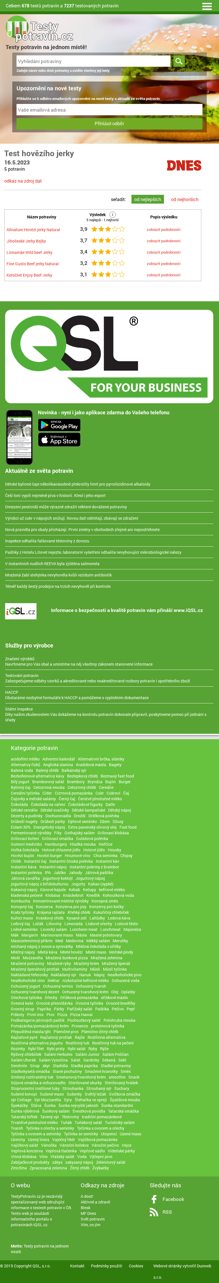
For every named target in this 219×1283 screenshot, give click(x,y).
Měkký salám (98, 940)
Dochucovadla (58, 815)
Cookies (136, 1266)
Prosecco (80, 1026)
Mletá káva (47, 952)
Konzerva (44, 906)
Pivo (50, 1014)
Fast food (128, 827)
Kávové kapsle (53, 889)
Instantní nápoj (53, 867)
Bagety (115, 764)
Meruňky (120, 940)
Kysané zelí (76, 918)
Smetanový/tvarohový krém (81, 1077)
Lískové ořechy (99, 923)
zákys (57, 1162)
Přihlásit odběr (109, 123)
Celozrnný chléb (82, 787)
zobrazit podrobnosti (164, 229)
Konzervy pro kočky (106, 906)
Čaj (126, 793)
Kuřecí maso (22, 918)
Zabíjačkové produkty (30, 1162)
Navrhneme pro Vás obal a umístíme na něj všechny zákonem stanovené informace (79, 661)
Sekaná (108, 1060)
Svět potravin (93, 1219)
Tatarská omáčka (123, 1111)
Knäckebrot (73, 895)
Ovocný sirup (22, 1009)
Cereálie (106, 787)
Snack (133, 1077)
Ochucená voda (125, 980)
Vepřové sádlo (92, 1151)
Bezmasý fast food (117, 776)
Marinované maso (57, 935)
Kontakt (77, 1266)
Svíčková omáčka (124, 1094)
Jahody (75, 872)
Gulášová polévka (92, 838)
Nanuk (85, 974)
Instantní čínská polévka (71, 861)
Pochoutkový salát (84, 1020)
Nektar (54, 980)
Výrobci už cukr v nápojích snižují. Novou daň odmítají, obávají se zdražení (71, 518)
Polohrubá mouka (119, 1020)
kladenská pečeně (26, 895)
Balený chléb (47, 770)
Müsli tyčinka (115, 969)
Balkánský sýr (74, 770)
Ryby (92, 1048)
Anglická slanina (58, 764)
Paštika (102, 1009)
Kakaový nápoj (24, 889)
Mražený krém (86, 963)
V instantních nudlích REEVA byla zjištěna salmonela (52, 563)
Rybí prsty (56, 1048)
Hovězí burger (49, 855)
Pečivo (118, 1009)
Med (59, 940)
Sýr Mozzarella (47, 1099)
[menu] (207, 5)
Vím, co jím (90, 1224)
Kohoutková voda (118, 895)
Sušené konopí (24, 1094)
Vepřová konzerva (27, 1151)
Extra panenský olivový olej (92, 827)
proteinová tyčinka (107, 1026)
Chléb (16, 861)
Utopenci (109, 1133)
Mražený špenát (116, 963)
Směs (126, 1071)
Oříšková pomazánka (79, 997)
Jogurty (78, 884)
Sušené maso (52, 1094)
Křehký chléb (79, 912)
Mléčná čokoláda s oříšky (98, 946)
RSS (167, 1212)
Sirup (35, 1065)
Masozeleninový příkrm (31, 940)
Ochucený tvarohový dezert (35, 991)
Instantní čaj (35, 861)
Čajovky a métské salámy (33, 798)
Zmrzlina (19, 1168)
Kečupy (89, 889)
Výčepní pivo (101, 1156)
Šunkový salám (56, 1111)
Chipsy (126, 855)
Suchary (121, 1088)
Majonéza (132, 929)
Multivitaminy (74, 969)
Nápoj (99, 974)
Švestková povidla (88, 1111)
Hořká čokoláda (25, 849)
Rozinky (18, 1048)
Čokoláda (19, 804)
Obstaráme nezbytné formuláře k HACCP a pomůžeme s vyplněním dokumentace (77, 694)
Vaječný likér (63, 1139)
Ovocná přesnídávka (54, 1003)
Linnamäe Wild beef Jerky (29, 252)
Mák (15, 935)
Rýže (104, 1048)
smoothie (117, 1077)
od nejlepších (147, 199)
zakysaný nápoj (79, 1162)
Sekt (122, 1060)
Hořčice (105, 844)
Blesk (85, 1207)
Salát (75, 1060)
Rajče (80, 1037)
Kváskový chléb (50, 918)
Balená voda (22, 770)
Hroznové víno (77, 855)
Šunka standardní (117, 1105)
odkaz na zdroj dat (23, 181)
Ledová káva (119, 918)
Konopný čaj (22, 906)
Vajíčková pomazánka (97, 1139)
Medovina (75, 940)
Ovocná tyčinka (89, 1003)
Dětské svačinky (54, 810)
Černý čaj (67, 798)
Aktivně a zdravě (95, 1202)
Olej (114, 991)
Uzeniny (18, 1139)
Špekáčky (19, 1105)
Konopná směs (105, 901)
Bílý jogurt (20, 781)
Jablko (60, 872)
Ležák (38, 923)
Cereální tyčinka (25, 793)
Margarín (29, 935)
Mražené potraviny (27, 963)
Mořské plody (121, 952)
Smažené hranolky (101, 1071)
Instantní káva (23, 867)
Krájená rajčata (51, 912)
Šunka (50, 1105)
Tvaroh (17, 1128)
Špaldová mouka (125, 1099)
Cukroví (113, 793)
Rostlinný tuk (77, 1043)
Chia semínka (105, 855)
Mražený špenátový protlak (35, 969)
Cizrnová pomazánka (74, 793)
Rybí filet (36, 1048)
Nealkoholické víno (28, 980)
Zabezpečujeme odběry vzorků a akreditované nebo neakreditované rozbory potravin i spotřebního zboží (97, 678)
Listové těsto (126, 923)
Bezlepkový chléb (82, 776)
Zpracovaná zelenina (48, 1168)
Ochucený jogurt (25, 986)
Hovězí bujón (22, 855)
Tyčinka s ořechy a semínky (50, 1128)
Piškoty (17, 1014)
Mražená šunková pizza (67, 957)
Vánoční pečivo (105, 1145)
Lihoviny (54, 923)
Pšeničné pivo (66, 1031)
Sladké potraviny (116, 1065)
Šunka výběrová (25, 1111)
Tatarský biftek (24, 1116)
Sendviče (19, 1065)
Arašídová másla (91, 764)
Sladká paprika (84, 1065)
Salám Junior (87, 1054)
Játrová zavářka (25, 878)
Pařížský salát (79, 1009)
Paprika (44, 1009)
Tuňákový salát (88, 1122)
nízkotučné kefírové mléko (85, 980)
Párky (59, 1009)
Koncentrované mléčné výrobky (61, 901)
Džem (105, 821)
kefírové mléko (112, 889)
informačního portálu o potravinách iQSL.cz (31, 1221)
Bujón (110, 781)
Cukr (100, 793)
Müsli (95, 969)
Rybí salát (77, 1048)
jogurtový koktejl (58, 878)
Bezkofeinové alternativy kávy (37, 776)
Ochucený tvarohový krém (85, 991)
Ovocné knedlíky (120, 1003)
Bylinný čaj (21, 787)
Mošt (15, 957)
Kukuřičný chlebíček (111, 912)
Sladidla (60, 1065)
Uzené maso (130, 1133)
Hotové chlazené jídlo (61, 849)
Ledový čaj (20, 923)
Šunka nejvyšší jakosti (78, 1105)
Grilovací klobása (113, 832)
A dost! (87, 1196)
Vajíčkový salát (24, 1145)
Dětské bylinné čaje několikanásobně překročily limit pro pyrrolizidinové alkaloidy (77, 484)
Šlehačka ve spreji (91, 1099)
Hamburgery (56, 844)
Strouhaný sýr (98, 1088)
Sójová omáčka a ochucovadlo (38, 1082)
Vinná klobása (23, 1156)
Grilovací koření (25, 838)
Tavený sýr (49, 1116)
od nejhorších (184, 199)
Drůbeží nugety (24, 821)
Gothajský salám (79, 832)
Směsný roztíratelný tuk (32, 1077)
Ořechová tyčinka (26, 997)
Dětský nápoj (119, 810)
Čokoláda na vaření (48, 804)
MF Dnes (88, 1213)
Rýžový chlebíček (26, 1054)
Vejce (126, 1145)
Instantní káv (107, 861)
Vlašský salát (62, 1156)
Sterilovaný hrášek (121, 1082)
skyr (46, 1065)
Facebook (173, 1199)
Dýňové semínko (82, 821)
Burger (125, 781)
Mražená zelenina (106, 957)
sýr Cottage (21, 1099)
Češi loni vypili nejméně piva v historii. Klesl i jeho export (55, 495)
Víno (43, 1156)
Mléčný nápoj (23, 952)
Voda (82, 1156)
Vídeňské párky (121, 1151)
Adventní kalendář (58, 759)
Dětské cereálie (24, 810)
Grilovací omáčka (57, 838)
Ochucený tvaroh (91, 986)
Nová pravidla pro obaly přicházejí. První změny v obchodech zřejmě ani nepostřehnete (82, 529)
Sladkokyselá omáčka (30, 1071)
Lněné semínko (24, 929)
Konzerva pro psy (71, 906)
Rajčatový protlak (56, 1037)
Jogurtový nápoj (90, 878)
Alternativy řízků (25, 764)
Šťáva (36, 1105)
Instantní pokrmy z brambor (94, 867)
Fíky (58, 832)
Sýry (68, 1099)
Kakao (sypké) (100, 884)
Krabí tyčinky (22, 912)
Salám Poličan (115, 1054)
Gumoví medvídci (26, 844)
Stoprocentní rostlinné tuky (35, 1088)
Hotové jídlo (94, 849)
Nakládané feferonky (29, 974)
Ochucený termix (58, 986)
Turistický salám (120, 1122)
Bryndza (95, 781)
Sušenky (74, 1094)
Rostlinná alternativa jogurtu (37, 1043)
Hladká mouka (83, 844)
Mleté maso (96, 952)
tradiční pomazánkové (102, 1116)
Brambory (76, 781)
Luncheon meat (84, 929)
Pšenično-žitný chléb (99, 1031)
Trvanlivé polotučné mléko (34, 1122)
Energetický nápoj (49, 827)
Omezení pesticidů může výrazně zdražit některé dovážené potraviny (66, 506)
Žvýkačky (100, 1168)
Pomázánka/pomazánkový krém (40, 1026)
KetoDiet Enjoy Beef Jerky (29, 275)
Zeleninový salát (110, 1162)
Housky (114, 849)
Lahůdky (97, 918)
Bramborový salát (48, 781)
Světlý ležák (95, 1094)
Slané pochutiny (67, 1071)
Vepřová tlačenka (61, 1151)
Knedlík (93, 895)
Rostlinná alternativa (106, 1037)
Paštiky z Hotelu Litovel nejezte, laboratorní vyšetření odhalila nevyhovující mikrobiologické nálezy (93, 552)
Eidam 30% (21, 827)
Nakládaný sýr (63, 974)
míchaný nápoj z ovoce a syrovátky (42, 946)
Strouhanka (73, 1088)
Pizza (62, 1014)
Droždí (80, 815)
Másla (81, 935)
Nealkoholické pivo (124, 974)
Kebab (74, 889)
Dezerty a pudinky (26, 815)
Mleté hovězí (71, 952)
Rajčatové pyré (24, 1037)
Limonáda (73, 923)
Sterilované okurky (85, 1082)
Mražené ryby (59, 963)
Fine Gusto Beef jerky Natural (33, 263)
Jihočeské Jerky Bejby (26, 241)
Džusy (118, 821)
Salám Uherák (23, 1060)
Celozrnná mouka (49, 787)
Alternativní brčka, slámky (101, 759)
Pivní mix (35, 1014)
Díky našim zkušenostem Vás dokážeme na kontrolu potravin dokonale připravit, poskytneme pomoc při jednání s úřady (105, 714)
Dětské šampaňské (88, 810)
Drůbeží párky (52, 821)
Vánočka (49, 1145)
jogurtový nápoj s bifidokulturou (39, 884)
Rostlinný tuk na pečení (113, 1043)
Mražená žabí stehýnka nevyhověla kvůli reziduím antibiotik (58, 575)
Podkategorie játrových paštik (37, 1020)
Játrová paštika (99, 872)
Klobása (52, 895)
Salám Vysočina (53, 1060)
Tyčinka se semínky (81, 1133)
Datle (110, 804)
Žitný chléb (80, 1168)
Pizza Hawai (81, 1014)
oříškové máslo (114, 997)
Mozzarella (33, 957)
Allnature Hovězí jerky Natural (33, 229)
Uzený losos (38, 1139)
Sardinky (91, 1060)
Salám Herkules (58, 1054)
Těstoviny (70, 1116)
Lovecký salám (53, 929)
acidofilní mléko (25, 759)
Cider (47, 793)
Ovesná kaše (22, 1003)
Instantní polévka (26, 872)
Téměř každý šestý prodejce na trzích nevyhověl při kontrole (58, 586)
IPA (48, 872)
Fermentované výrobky (31, 832)
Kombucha (20, 901)
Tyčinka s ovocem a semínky (36, 1133)
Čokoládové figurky (85, 804)
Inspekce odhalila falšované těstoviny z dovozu (47, 541)
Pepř (131, 1009)
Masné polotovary (106, 935)
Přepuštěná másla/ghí (31, 1031)
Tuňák (66, 1122)
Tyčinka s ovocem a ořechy (100, 1128)
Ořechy (51, 997)
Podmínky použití (106, 1266)
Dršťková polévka (103, 815)
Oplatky (128, 991)
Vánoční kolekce (74, 1145)
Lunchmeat (110, 929)
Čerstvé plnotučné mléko (100, 798)
